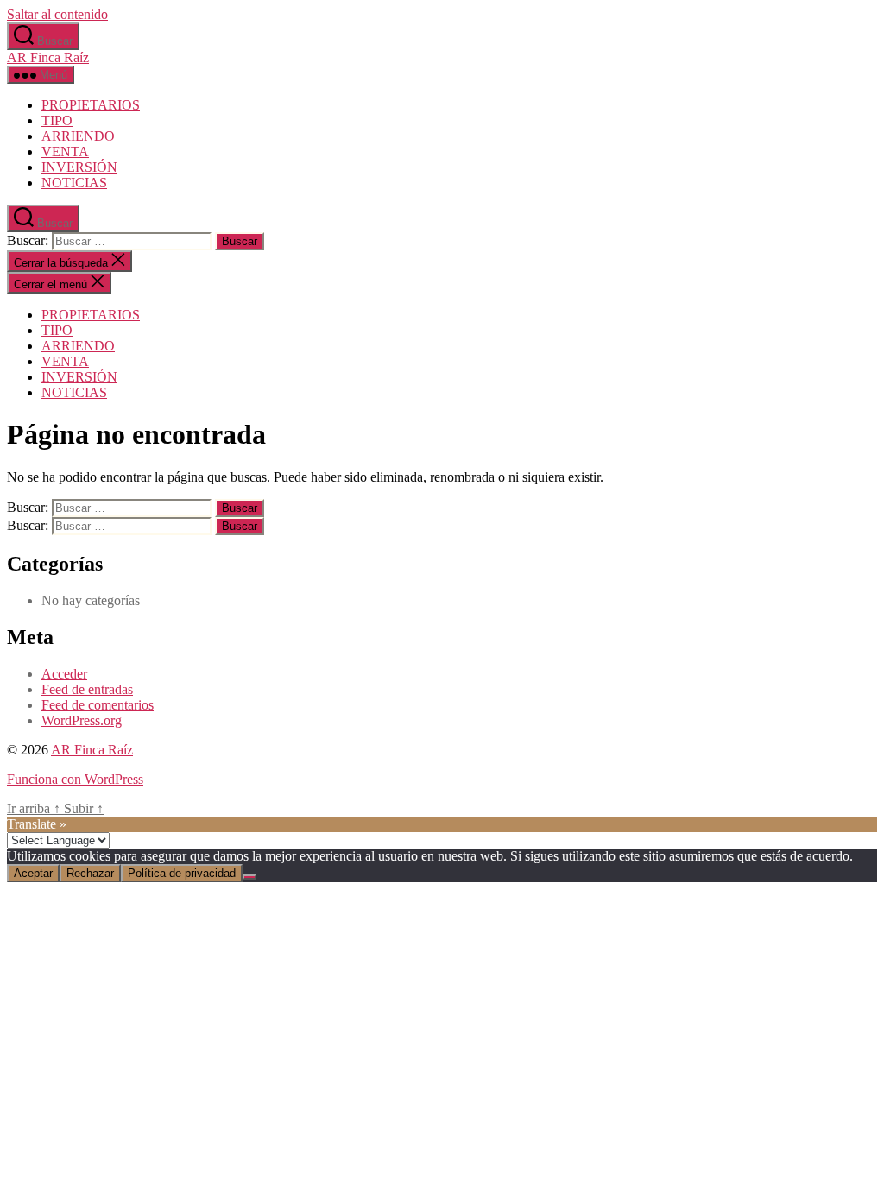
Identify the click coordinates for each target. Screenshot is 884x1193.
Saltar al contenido (57, 14)
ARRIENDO (78, 136)
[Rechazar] (249, 877)
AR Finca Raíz (48, 57)
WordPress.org (81, 720)
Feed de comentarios (97, 704)
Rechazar (90, 873)
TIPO (57, 120)
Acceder (64, 673)
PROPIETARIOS (90, 105)
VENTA (65, 151)
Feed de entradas (87, 689)
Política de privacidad (182, 873)
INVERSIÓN (79, 167)
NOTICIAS (74, 182)
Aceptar (33, 873)
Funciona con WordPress (75, 779)
